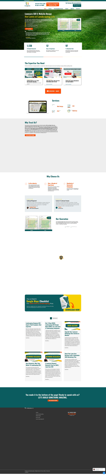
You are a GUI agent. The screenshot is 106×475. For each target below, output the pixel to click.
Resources (78, 8)
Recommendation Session (58, 8)
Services (50, 8)
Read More (47, 340)
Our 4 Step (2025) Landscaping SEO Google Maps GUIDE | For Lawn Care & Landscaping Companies (52, 325)
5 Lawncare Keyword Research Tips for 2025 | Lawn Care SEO (52, 365)
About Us (72, 8)
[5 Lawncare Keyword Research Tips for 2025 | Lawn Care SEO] (53, 356)
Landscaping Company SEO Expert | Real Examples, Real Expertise (33, 325)
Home (45, 8)
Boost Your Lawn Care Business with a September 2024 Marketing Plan (72, 355)
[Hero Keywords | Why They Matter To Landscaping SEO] (33, 356)
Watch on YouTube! (49, 84)
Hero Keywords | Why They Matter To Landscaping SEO (33, 364)
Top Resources (55, 318)
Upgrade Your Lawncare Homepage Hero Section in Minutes (72, 333)
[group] (33, 45)
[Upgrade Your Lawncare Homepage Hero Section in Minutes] (72, 325)
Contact (66, 8)
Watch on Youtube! (68, 84)
